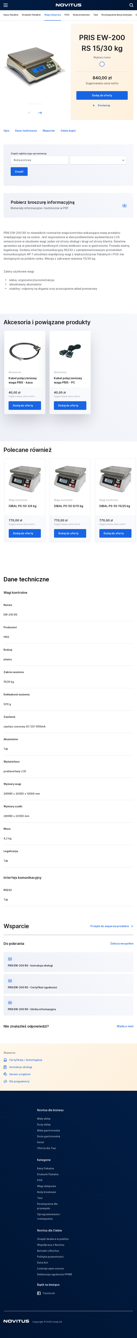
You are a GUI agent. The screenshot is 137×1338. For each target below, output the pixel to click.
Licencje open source (50, 1268)
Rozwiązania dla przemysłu (117, 14)
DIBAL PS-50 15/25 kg (114, 506)
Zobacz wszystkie (121, 943)
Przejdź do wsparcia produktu (109, 926)
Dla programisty (19, 1081)
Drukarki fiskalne (31, 14)
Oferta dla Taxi (46, 1148)
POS (67, 14)
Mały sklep (43, 1118)
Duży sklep (44, 1124)
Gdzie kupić (68, 130)
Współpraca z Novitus (50, 1244)
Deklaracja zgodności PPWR (54, 1274)
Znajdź (19, 171)
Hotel (40, 1142)
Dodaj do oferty (102, 95)
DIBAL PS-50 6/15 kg (68, 506)
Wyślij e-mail (125, 1026)
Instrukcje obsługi (20, 1067)
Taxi (95, 14)
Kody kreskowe (81, 14)
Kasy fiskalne (11, 14)
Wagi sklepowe (52, 14)
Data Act (42, 1262)
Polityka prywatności (50, 1256)
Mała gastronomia (48, 1130)
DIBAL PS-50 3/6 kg (22, 506)
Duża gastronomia (48, 1136)
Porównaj (104, 105)
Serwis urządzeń (19, 1074)
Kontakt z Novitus (48, 1250)
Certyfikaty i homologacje (25, 1059)
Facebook (49, 1293)
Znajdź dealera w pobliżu (53, 1238)
